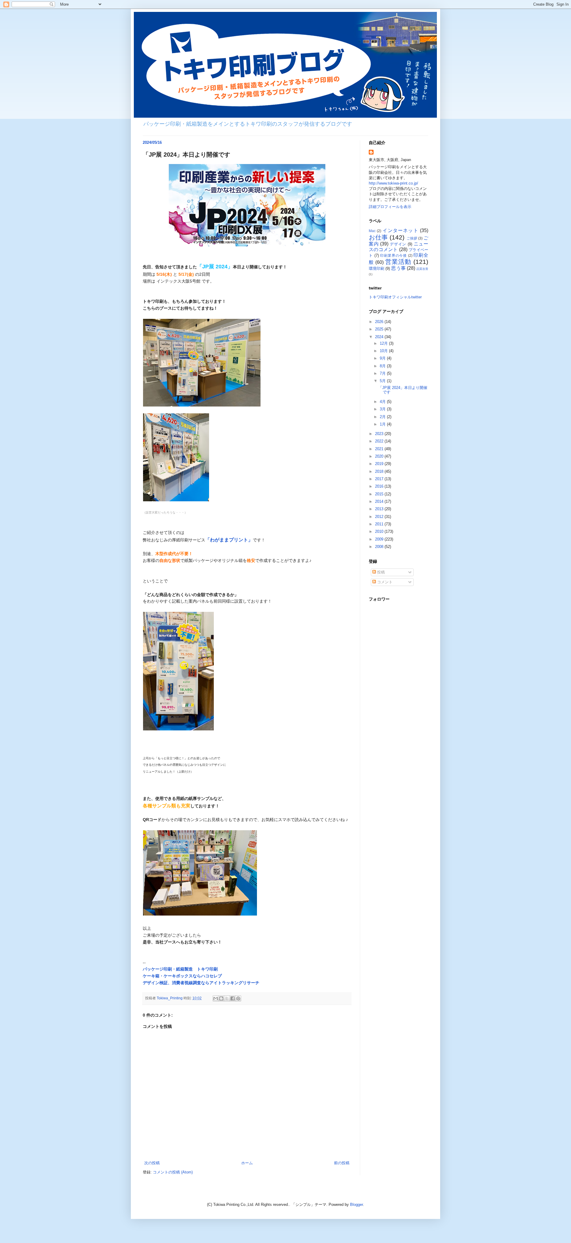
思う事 (398, 268)
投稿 (380, 572)
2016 (380, 486)
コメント (384, 582)
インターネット (400, 230)
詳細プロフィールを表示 (390, 206)
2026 (380, 321)
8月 (383, 366)
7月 (383, 373)
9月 (383, 358)
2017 (380, 479)
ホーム (247, 1163)
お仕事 (378, 237)
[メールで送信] (216, 998)
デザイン (398, 244)
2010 (380, 531)
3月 (383, 409)
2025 (380, 329)
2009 (380, 539)
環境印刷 (376, 268)
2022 (380, 441)
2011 (380, 524)
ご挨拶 (412, 238)
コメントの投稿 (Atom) (173, 1172)
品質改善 (422, 268)
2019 (380, 463)
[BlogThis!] (221, 998)
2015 (380, 494)
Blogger (356, 1204)
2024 (380, 337)
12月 (384, 343)
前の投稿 (341, 1163)
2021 (380, 449)
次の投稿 (152, 1163)
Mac (372, 231)
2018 (380, 471)
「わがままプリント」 (229, 539)
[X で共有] (227, 998)
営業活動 (398, 261)
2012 (380, 516)
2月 (383, 417)
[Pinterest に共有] (238, 998)
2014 (380, 501)
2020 (380, 456)
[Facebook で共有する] (233, 998)
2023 (380, 433)
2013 (380, 509)
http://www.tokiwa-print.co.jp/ (393, 183)
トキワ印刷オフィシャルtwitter (395, 297)
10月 (384, 351)
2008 (380, 546)
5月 (383, 381)
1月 (383, 424)
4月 (383, 401)
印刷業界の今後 (393, 255)
